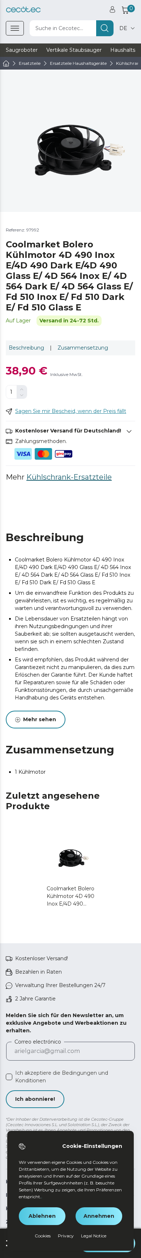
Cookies (43, 1235)
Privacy (66, 1235)
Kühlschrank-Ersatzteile (69, 477)
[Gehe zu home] (6, 63)
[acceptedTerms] (9, 1077)
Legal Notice (93, 1235)
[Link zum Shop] (23, 10)
